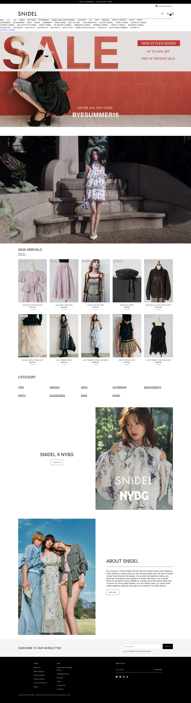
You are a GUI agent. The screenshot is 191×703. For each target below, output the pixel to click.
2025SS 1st (102, 27)
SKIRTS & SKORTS (119, 20)
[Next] (42, 14)
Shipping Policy (63, 674)
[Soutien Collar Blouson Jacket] (158, 280)
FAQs (59, 681)
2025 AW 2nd (42, 27)
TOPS (97, 20)
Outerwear (119, 387)
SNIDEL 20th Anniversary (85, 27)
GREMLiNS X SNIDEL (82, 25)
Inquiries (60, 689)
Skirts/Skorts (152, 387)
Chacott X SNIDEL (106, 22)
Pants (22, 395)
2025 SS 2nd (68, 27)
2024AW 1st (134, 27)
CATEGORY (81, 20)
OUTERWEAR (43, 20)
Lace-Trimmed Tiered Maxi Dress (95, 360)
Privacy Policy (39, 679)
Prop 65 (60, 678)
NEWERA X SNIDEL (100, 25)
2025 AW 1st (55, 27)
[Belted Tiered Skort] (127, 335)
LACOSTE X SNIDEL (138, 22)
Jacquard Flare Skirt (64, 305)
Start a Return (39, 671)
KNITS (131, 20)
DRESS (22, 20)
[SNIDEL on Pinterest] (120, 677)
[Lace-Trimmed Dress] (64, 335)
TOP (15, 20)
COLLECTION (5, 27)
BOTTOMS (31, 20)
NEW (2, 20)
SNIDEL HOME (60, 22)
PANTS (139, 20)
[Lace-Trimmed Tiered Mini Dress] (158, 335)
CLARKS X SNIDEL (7, 25)
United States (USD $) (164, 6)
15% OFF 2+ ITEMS (7, 30)
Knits (84, 387)
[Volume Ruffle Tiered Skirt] (32, 335)
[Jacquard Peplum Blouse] (32, 280)
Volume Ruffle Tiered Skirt (32, 360)
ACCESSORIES (19, 22)
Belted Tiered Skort (127, 360)
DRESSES (105, 20)
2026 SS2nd (18, 27)
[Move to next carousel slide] (98, 122)
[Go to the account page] (167, 14)
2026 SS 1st (30, 27)
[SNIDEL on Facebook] (117, 677)
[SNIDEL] (27, 14)
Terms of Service (40, 683)
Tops (21, 387)
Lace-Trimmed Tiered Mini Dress (158, 360)
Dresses (55, 387)
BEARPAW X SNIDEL (136, 25)
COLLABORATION (90, 22)
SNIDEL (32, 695)
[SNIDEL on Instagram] (124, 677)
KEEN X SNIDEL (45, 25)
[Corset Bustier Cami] (95, 280)
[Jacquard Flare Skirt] (64, 280)
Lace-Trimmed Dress (64, 360)
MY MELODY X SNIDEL (63, 25)
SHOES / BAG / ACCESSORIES (63, 20)
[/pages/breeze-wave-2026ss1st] (95, 189)
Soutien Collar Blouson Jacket (159, 305)
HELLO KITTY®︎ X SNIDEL (27, 25)
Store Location (39, 675)
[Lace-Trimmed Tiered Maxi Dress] (95, 335)
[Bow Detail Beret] (127, 280)
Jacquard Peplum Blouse (32, 305)
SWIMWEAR (47, 22)
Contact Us (61, 685)
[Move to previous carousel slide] (93, 122)
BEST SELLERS (74, 22)
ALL (90, 20)
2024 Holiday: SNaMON (118, 27)
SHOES (37, 22)
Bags (84, 395)
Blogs (36, 687)
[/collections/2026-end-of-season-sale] (95, 79)
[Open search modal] (162, 14)
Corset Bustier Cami (95, 305)
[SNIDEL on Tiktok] (127, 677)
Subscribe (158, 669)
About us (37, 667)
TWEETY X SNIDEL (118, 25)
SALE (8, 20)
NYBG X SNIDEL (122, 22)
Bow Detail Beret (127, 305)
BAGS (29, 22)
